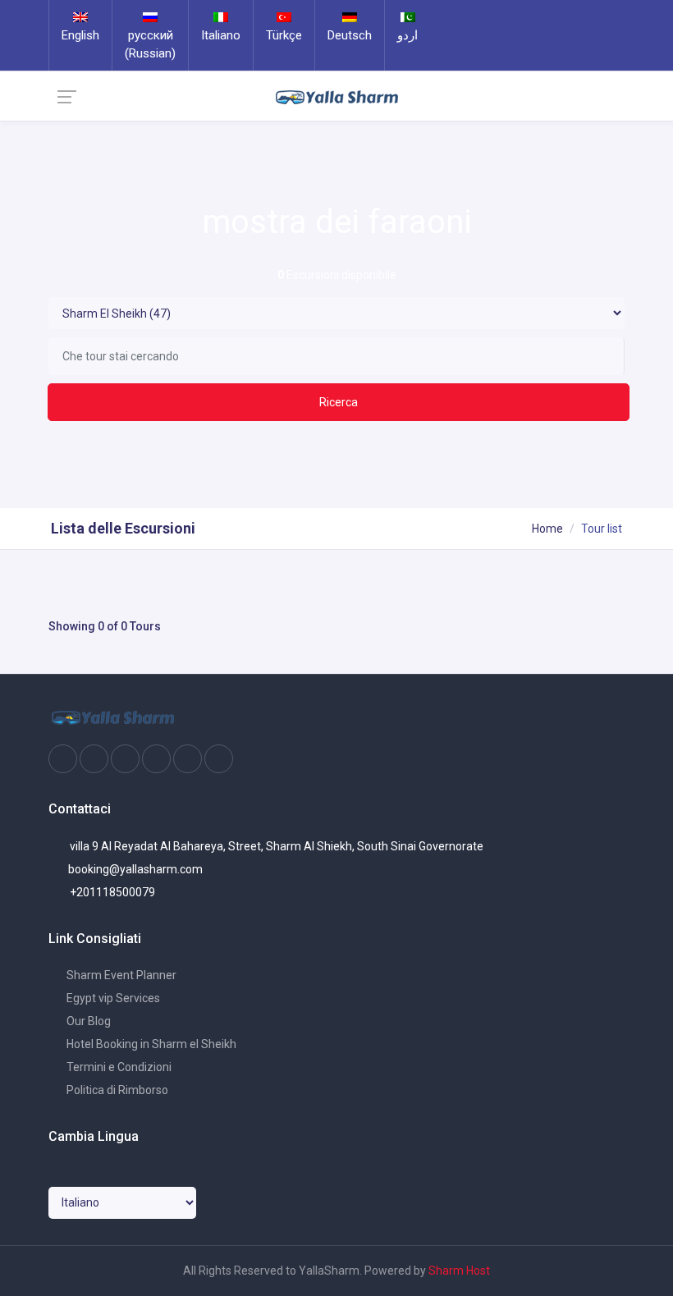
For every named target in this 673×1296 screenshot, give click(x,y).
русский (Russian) (150, 44)
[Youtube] (156, 759)
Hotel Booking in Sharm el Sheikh (150, 1044)
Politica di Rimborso (116, 1090)
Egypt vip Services (112, 998)
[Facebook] (62, 759)
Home (547, 528)
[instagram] (93, 759)
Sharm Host (459, 1270)
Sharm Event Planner (120, 975)
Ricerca (338, 402)
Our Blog (87, 1021)
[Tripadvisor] (125, 759)
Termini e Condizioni (118, 1067)
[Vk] (187, 759)
